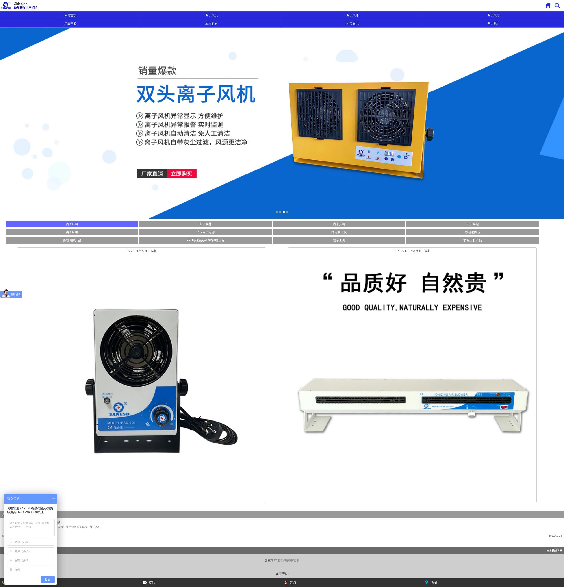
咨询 (293, 582)
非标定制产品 (472, 240)
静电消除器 (472, 232)
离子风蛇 (472, 224)
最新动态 (9, 514)
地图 (434, 582)
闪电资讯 (352, 23)
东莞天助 (282, 574)
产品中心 (70, 23)
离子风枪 (493, 15)
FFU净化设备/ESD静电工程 (205, 240)
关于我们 (493, 23)
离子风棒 (352, 15)
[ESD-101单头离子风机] (141, 378)
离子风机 (211, 15)
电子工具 (339, 240)
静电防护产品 (72, 240)
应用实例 (211, 23)
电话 (11, 582)
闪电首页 (70, 15)
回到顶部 (553, 550)
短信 (152, 582)
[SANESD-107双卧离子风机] (412, 378)
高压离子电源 (205, 232)
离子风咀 (72, 232)
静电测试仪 (339, 232)
